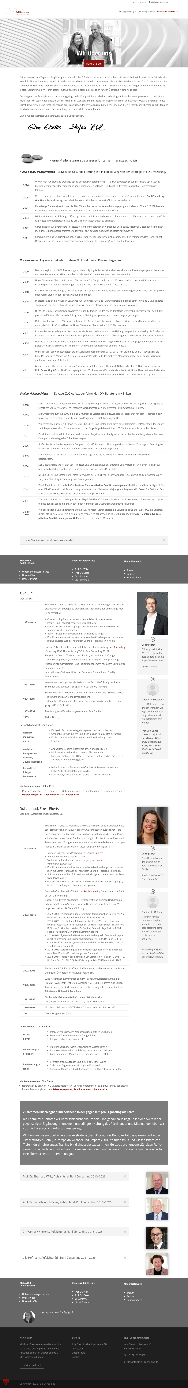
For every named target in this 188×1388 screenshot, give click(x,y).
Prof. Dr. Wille (81, 569)
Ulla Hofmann (81, 580)
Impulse (152, 11)
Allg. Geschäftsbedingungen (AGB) (89, 1344)
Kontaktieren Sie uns (166, 11)
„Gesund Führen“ (94, 853)
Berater (130, 574)
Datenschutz (78, 1352)
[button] (6, 1382)
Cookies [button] (76, 1357)
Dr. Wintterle (81, 576)
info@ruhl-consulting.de (145, 1362)
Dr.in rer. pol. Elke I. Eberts (39, 808)
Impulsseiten (101, 1089)
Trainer (130, 570)
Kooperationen (134, 577)
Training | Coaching (126, 11)
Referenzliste (94, 63)
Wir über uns (94, 53)
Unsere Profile (29, 579)
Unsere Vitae (28, 575)
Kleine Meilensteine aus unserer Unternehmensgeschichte (90, 160)
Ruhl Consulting (116, 647)
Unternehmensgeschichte (35, 571)
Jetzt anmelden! (32, 1365)
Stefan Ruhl (28, 593)
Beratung (143, 11)
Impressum (78, 1348)
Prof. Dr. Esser (81, 573)
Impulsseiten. (72, 794)
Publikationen (51, 794)
